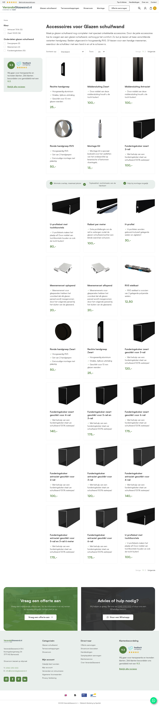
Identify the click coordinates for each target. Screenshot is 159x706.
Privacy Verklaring (49, 678)
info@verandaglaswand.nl (16, 671)
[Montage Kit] (100, 129)
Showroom (88, 8)
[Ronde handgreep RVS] (63, 129)
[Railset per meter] (100, 207)
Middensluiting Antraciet (137, 86)
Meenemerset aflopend (99, 285)
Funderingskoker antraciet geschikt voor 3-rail (99, 476)
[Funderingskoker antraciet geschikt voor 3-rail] (100, 456)
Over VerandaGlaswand (90, 662)
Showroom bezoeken (89, 648)
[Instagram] (6, 679)
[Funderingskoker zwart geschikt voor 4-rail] (63, 395)
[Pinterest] (18, 679)
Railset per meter (96, 224)
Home (6, 20)
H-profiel (129, 224)
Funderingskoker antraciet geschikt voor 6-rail (99, 538)
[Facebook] (12, 679)
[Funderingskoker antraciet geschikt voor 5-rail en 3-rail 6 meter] (63, 518)
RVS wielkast (132, 285)
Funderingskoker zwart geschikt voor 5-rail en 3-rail (99, 414)
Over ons (145, 2)
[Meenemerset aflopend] (100, 268)
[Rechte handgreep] (63, 69)
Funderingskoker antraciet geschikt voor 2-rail (62, 476)
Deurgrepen (13, 43)
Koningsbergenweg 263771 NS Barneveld (13, 653)
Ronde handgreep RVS (62, 146)
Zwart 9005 (14, 33)
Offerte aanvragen (119, 8)
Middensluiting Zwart (98, 86)
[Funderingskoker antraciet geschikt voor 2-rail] (63, 456)
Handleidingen (134, 2)
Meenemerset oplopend (62, 285)
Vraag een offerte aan (39, 617)
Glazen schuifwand (48, 8)
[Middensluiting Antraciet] (138, 69)
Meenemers (13, 47)
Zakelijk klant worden (50, 664)
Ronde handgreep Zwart (62, 349)
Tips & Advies (122, 2)
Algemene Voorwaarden (51, 674)
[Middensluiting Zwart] (100, 69)
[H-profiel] (138, 207)
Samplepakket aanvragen (91, 655)
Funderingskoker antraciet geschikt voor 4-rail (137, 476)
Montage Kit (93, 146)
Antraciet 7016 (14, 29)
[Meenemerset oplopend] (63, 268)
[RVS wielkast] (138, 268)
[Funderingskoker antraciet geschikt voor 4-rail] (138, 456)
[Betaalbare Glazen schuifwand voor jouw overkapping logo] (17, 8)
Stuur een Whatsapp (119, 617)
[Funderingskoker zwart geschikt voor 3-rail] (138, 332)
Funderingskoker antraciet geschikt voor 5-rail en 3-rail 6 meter (62, 538)
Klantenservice (86, 659)
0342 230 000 (124, 606)
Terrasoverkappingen (70, 8)
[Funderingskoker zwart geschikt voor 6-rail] (138, 395)
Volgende (151, 51)
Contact (154, 2)
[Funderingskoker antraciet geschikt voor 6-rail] (100, 518)
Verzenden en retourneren (52, 671)
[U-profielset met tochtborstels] (63, 207)
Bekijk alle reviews (16, 86)
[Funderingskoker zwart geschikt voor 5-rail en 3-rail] (100, 395)
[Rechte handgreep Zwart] (100, 332)
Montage (100, 8)
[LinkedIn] (24, 679)
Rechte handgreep (59, 86)
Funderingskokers (16, 50)
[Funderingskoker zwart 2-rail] (138, 129)
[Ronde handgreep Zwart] (63, 332)
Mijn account (47, 667)
